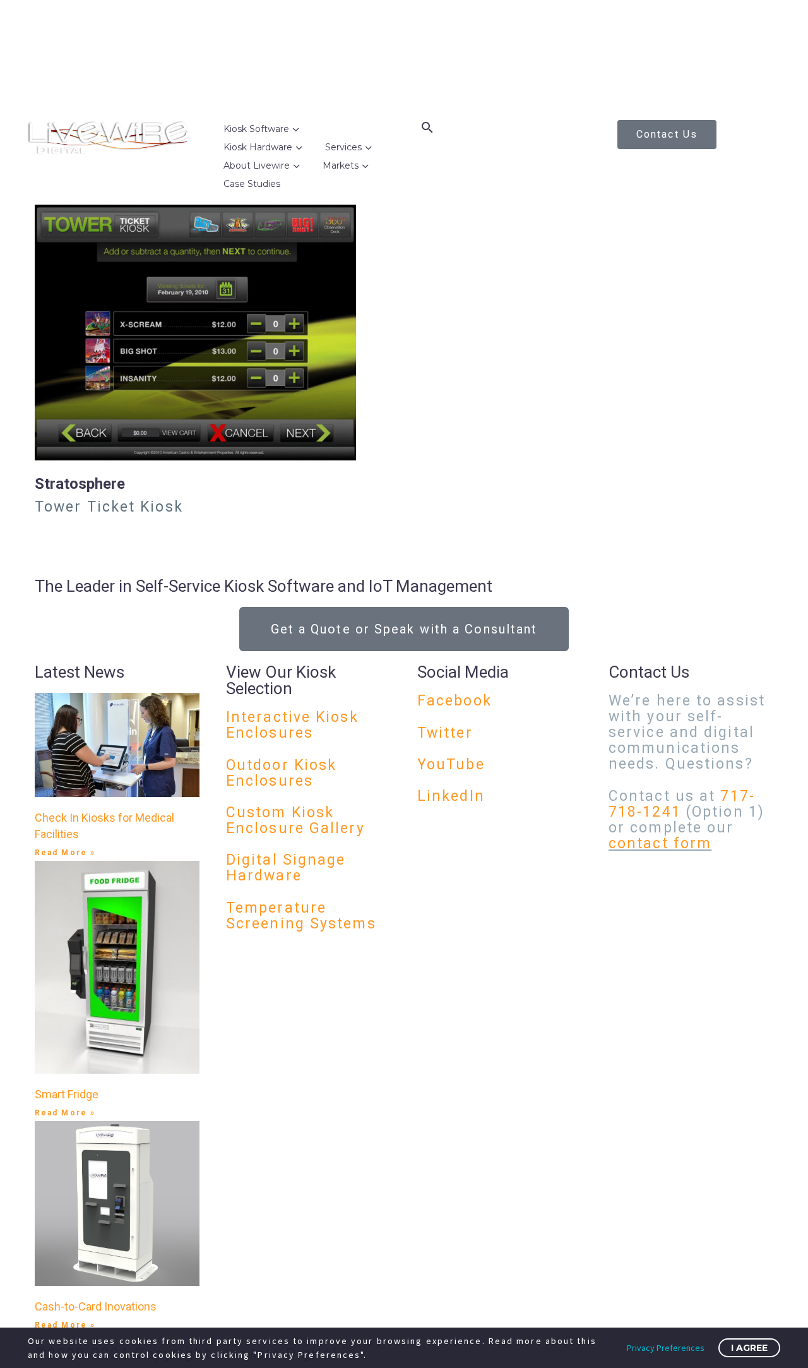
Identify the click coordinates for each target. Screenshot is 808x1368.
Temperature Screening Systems (301, 915)
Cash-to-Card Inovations (96, 1306)
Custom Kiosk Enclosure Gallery (295, 820)
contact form (660, 843)
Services (343, 147)
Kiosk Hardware (257, 147)
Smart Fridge (66, 1094)
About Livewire (256, 165)
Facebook (454, 700)
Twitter (445, 732)
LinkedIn (451, 796)
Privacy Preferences (665, 1347)
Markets (341, 165)
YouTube (451, 764)
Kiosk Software (256, 129)
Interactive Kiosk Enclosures (292, 725)
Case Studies (251, 183)
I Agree (749, 1347)
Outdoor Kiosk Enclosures (281, 773)
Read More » (65, 852)
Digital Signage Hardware (286, 867)
